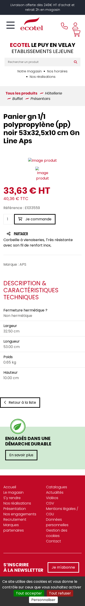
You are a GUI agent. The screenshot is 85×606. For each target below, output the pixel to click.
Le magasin (13, 492)
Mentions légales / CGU (62, 511)
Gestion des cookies (56, 533)
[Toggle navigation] (10, 25)
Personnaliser (43, 599)
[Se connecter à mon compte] (75, 26)
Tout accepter (29, 593)
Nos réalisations (43, 76)
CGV (50, 503)
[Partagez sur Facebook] (30, 234)
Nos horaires (57, 71)
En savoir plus (21, 455)
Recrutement (14, 519)
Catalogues (56, 487)
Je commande (37, 219)
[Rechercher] (76, 62)
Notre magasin (29, 71)
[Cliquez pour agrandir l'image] (42, 160)
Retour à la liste (22, 402)
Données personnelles (57, 522)
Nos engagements (19, 514)
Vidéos (52, 497)
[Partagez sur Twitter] (38, 234)
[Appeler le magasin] (64, 26)
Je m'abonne (63, 567)
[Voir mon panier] (75, 33)
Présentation (14, 508)
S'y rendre (12, 497)
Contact (53, 541)
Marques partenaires (13, 527)
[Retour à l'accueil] (24, 23)
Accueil (9, 487)
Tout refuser (60, 593)
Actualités (54, 492)
